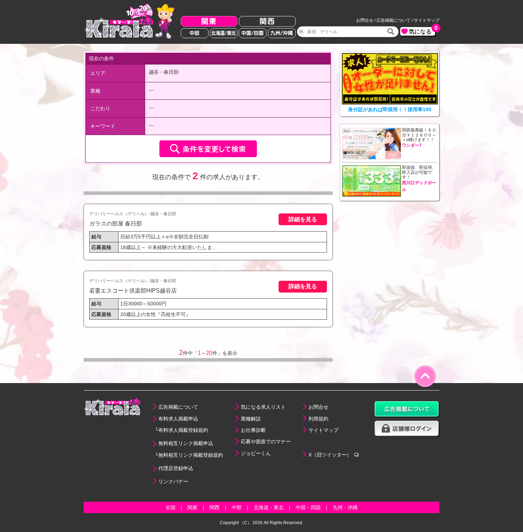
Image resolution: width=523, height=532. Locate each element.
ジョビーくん (256, 453)
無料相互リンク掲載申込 (185, 443)
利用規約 (318, 419)
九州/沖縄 (282, 33)
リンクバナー (173, 481)
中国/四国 (252, 33)
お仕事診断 (253, 430)
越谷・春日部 (163, 213)
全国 (170, 507)
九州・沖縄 (345, 507)
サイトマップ (426, 20)
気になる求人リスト (263, 407)
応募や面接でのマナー (266, 441)
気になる (422, 31)
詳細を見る (303, 219)
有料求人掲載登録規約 (183, 430)
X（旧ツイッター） (330, 455)
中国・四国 (308, 507)
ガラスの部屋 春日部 (115, 223)
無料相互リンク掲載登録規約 (190, 455)
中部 (194, 33)
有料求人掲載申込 (178, 419)
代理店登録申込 (175, 468)
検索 (391, 31)
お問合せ (364, 20)
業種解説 (251, 419)
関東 (209, 21)
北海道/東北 (224, 33)
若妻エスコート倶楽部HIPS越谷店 (133, 290)
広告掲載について (393, 20)
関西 (267, 21)
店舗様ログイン (407, 429)
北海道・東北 (269, 507)
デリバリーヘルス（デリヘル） (119, 213)
